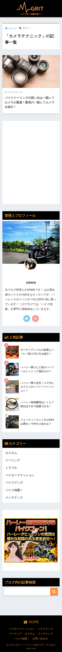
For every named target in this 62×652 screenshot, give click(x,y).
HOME (33, 622)
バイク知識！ (14, 490)
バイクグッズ (14, 482)
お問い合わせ (40, 638)
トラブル (11, 467)
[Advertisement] (31, 165)
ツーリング (12, 460)
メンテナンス (14, 497)
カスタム (11, 453)
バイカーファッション (20, 475)
